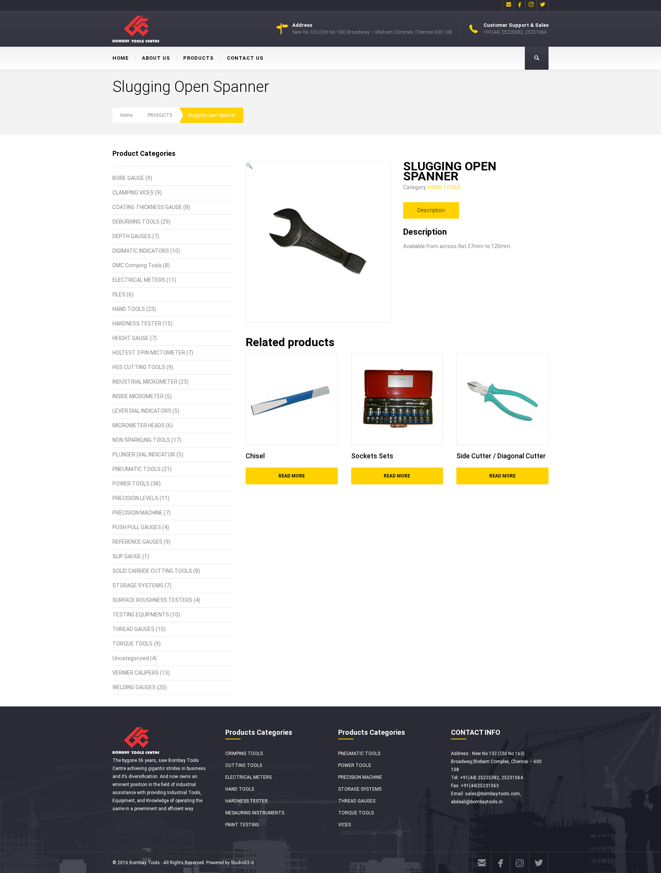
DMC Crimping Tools (137, 265)
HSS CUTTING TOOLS (138, 367)
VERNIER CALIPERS (135, 673)
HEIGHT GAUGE (130, 338)
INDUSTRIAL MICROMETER (144, 382)
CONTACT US (245, 58)
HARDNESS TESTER (136, 323)
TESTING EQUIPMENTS (140, 614)
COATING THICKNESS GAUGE (147, 207)
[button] (249, 166)
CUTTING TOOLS (243, 765)
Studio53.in (242, 862)
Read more (291, 476)
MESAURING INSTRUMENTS (254, 813)
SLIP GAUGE (126, 556)
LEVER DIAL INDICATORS (141, 411)
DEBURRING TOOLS (136, 222)
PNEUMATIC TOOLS (136, 469)
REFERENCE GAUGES (137, 542)
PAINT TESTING (242, 824)
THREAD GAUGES (133, 629)
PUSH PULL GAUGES (136, 527)
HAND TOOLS (128, 309)
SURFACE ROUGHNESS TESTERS (152, 600)
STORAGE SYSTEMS (137, 585)
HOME (120, 58)
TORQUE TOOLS (132, 644)
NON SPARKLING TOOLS (141, 440)
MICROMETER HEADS (138, 425)
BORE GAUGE (128, 178)
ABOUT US (156, 58)
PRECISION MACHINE (137, 513)
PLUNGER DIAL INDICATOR (143, 454)
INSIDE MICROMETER (138, 396)
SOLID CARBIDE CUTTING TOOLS (152, 571)
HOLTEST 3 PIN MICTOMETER (148, 353)
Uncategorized (130, 658)
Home (126, 115)
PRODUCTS (198, 58)
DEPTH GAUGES (131, 236)
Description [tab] (431, 210)
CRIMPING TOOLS (244, 753)
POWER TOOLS (131, 484)
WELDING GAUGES (134, 687)
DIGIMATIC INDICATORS (140, 251)
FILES (118, 294)
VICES (344, 824)
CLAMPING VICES (133, 193)
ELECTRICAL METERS (138, 280)
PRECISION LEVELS (135, 498)
